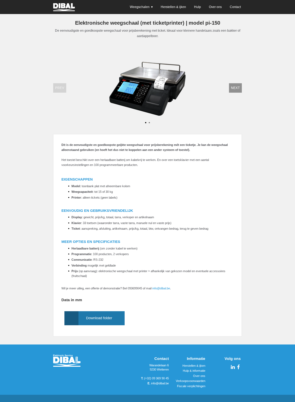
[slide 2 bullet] (149, 122)
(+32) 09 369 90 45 (155, 378)
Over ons (215, 7)
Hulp (197, 7)
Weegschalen (140, 7)
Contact (235, 7)
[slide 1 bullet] (146, 122)
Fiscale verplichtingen (191, 386)
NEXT (235, 88)
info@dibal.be (161, 288)
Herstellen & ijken (173, 7)
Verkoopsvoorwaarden (190, 381)
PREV (59, 88)
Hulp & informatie (194, 370)
